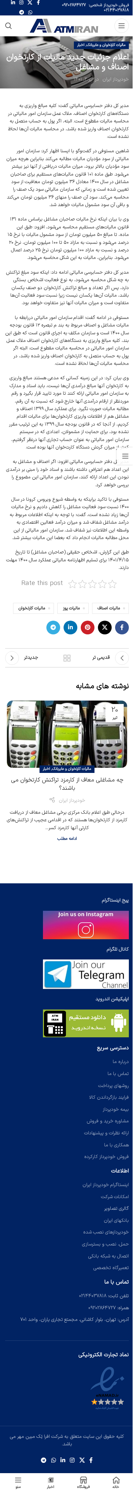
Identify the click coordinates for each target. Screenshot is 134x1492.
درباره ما (121, 1061)
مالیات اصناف (109, 608)
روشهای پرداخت (113, 1085)
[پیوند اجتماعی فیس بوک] (122, 627)
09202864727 (74, 5)
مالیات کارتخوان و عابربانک (106, 45)
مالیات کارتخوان (32, 608)
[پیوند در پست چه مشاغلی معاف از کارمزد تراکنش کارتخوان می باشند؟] (67, 734)
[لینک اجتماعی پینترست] (87, 627)
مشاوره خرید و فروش (108, 1121)
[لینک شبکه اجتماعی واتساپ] (30, 13)
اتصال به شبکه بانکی (108, 1256)
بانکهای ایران (116, 1220)
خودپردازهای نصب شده (106, 1232)
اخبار (81, 45)
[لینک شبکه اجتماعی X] (105, 627)
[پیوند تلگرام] (21, 13)
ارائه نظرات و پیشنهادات (106, 1133)
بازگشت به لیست (67, 658)
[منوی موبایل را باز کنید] (121, 26)
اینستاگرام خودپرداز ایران (105, 1185)
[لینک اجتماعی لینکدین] (70, 627)
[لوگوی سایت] (65, 25)
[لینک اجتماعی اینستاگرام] (72, 1460)
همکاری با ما (116, 1145)
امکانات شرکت (115, 1197)
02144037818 (116, 10)
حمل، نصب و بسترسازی (105, 1244)
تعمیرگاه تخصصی (111, 1268)
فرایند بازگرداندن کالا (109, 1097)
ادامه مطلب (67, 838)
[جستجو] (8, 26)
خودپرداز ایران (115, 79)
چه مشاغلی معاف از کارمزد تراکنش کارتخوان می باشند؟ (67, 784)
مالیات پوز (71, 608)
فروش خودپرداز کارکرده (106, 1156)
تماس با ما (118, 1073)
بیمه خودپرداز (116, 1109)
